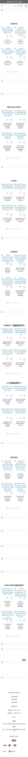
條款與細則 (14, 699)
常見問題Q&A (14, 696)
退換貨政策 (14, 702)
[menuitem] (8, 72)
